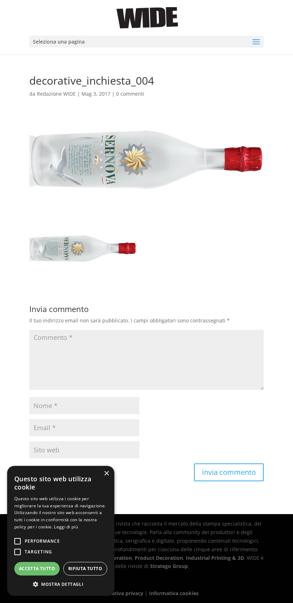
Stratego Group (169, 566)
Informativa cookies (174, 593)
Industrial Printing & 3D (215, 557)
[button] (60, 584)
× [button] (106, 473)
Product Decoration (159, 557)
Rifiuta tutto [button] (85, 569)
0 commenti (130, 93)
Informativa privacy (119, 593)
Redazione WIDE (56, 93)
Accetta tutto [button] (37, 569)
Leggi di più (66, 527)
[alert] (60, 531)
